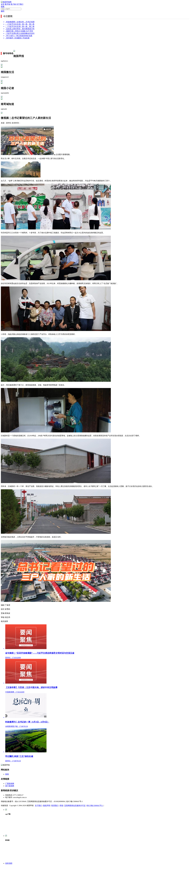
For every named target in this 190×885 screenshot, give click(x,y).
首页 (2, 4)
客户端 (13, 4)
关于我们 (19, 4)
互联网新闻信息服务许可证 (74, 805)
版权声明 (46, 805)
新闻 (7, 774)
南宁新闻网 (9, 786)
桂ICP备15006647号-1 (95, 805)
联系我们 (54, 805)
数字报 (7, 4)
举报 (61, 805)
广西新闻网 (9, 783)
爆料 (2, 11)
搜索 (2, 6)
